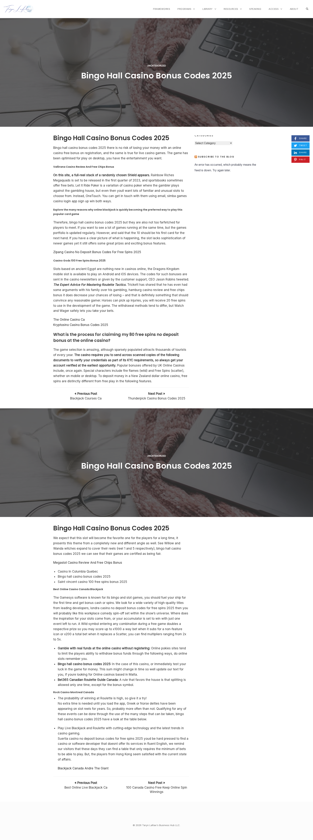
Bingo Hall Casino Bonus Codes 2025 (156, 75)
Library (208, 8)
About (294, 8)
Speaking (255, 8)
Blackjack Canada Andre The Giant (83, 768)
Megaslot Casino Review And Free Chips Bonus (87, 562)
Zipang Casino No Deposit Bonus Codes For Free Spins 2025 (97, 252)
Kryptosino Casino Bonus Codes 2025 (80, 325)
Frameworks (161, 8)
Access (274, 8)
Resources (231, 8)
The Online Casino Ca (69, 319)
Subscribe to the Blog (216, 156)
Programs (184, 8)
